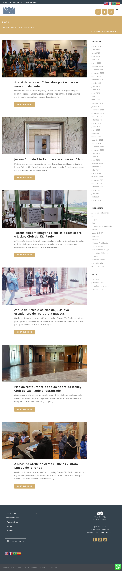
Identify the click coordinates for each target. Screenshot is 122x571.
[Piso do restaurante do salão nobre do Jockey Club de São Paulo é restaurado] (44, 363)
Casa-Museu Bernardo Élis (102, 226)
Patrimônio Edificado (100, 253)
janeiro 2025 (96, 106)
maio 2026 (96, 56)
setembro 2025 (97, 80)
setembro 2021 (97, 187)
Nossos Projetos (12, 517)
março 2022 (96, 173)
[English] (7, 553)
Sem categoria (97, 263)
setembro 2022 (97, 167)
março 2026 (96, 63)
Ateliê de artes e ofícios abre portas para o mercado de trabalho (46, 84)
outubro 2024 (97, 116)
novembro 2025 (98, 73)
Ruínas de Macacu (99, 260)
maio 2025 (96, 93)
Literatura (95, 236)
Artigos (94, 220)
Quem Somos (11, 513)
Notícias (95, 240)
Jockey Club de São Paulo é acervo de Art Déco (48, 159)
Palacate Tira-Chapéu (100, 243)
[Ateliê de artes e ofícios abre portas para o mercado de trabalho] (44, 58)
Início (93, 32)
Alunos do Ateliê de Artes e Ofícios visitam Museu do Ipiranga (46, 466)
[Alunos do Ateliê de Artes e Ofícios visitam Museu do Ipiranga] (44, 440)
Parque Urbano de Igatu (101, 250)
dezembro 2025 (98, 70)
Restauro (95, 256)
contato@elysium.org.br (29, 2)
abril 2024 (95, 133)
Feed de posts (98, 282)
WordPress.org (98, 289)
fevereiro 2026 (97, 66)
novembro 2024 (98, 113)
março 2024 (96, 137)
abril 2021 (95, 197)
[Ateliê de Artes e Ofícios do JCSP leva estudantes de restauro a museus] (44, 286)
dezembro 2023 (98, 147)
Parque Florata (97, 246)
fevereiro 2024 (97, 140)
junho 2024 (96, 127)
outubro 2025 (97, 76)
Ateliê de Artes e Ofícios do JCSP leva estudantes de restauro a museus (41, 311)
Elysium (94, 230)
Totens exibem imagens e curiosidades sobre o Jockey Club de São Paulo (48, 234)
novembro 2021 (98, 180)
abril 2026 (95, 60)
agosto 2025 (96, 83)
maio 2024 (96, 130)
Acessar (96, 279)
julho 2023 (96, 153)
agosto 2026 (96, 46)
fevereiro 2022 (97, 177)
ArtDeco (95, 216)
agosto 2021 (96, 190)
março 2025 (96, 100)
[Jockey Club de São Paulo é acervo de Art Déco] (44, 136)
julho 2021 (96, 193)
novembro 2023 (98, 150)
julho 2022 (96, 170)
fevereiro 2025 (97, 103)
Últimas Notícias (98, 266)
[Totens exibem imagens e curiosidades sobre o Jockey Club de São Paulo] (44, 209)
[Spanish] (19, 553)
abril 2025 (95, 96)
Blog (93, 223)
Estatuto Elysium (17, 541)
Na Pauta (11, 526)
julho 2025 (96, 86)
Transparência (12, 522)
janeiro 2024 (96, 143)
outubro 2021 (97, 183)
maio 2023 (96, 160)
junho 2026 (96, 53)
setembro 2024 (97, 120)
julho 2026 (96, 50)
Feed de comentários (101, 286)
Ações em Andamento (100, 213)
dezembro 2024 (98, 110)
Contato (10, 531)
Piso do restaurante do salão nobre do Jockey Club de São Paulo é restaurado (47, 388)
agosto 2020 (96, 200)
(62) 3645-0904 (10, 2)
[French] (11, 553)
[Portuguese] (15, 553)
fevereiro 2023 (97, 163)
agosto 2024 (96, 123)
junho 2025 (96, 90)
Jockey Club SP (97, 233)
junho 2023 (96, 157)
